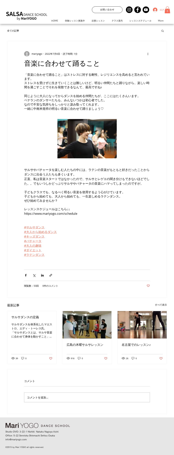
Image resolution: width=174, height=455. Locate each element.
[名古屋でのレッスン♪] (142, 324)
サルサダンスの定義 (25, 317)
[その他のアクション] (148, 54)
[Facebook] (137, 9)
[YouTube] (146, 9)
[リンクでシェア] (50, 275)
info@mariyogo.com (16, 439)
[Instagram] (129, 9)
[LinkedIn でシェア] (42, 275)
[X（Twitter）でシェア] (34, 275)
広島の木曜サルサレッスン (85, 345)
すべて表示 (161, 304)
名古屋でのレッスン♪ (136, 345)
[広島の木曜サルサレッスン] (87, 324)
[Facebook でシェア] (25, 275)
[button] (167, 9)
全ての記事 (13, 30)
